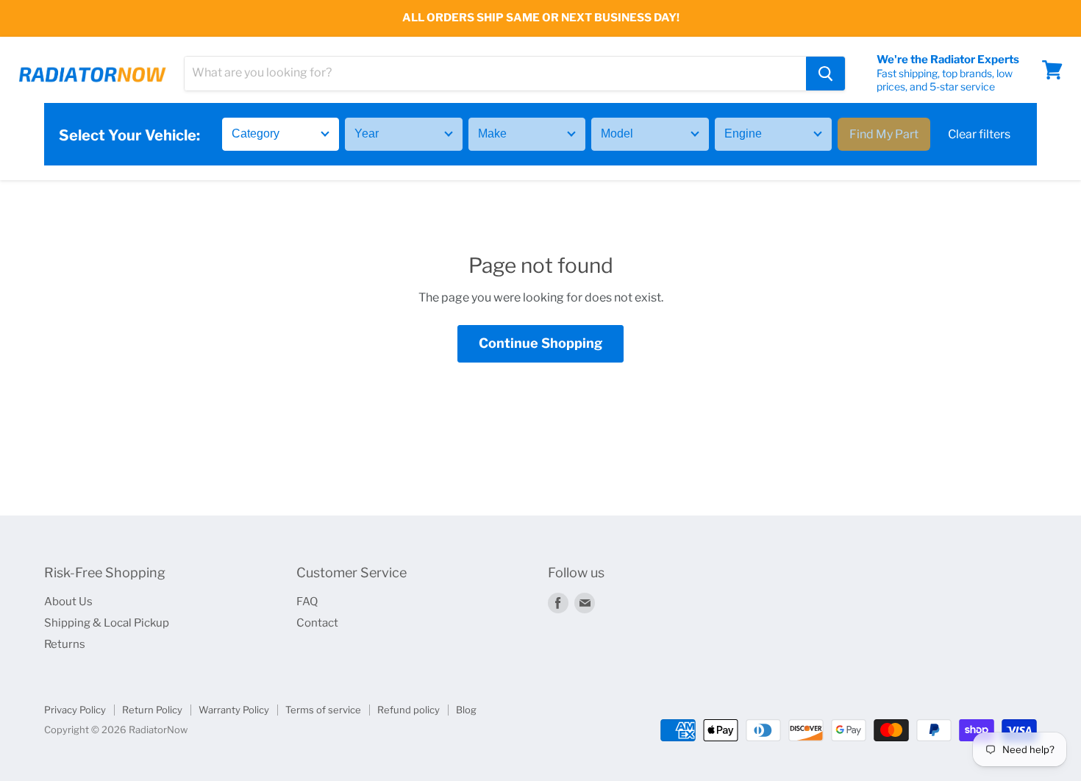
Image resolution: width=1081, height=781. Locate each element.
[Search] (825, 73)
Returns (64, 644)
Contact (317, 623)
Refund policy (408, 710)
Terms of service (323, 710)
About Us (68, 601)
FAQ (307, 601)
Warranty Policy (234, 710)
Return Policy (152, 710)
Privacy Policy (75, 710)
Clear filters (979, 134)
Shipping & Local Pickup (106, 623)
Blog (466, 710)
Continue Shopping (540, 343)
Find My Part (883, 134)
